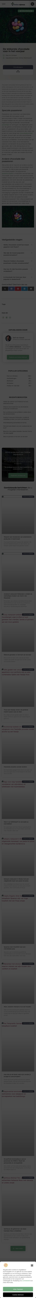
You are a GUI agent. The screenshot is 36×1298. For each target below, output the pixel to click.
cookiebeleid (26, 1280)
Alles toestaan (18, 1289)
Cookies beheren (18, 1295)
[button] (32, 1265)
